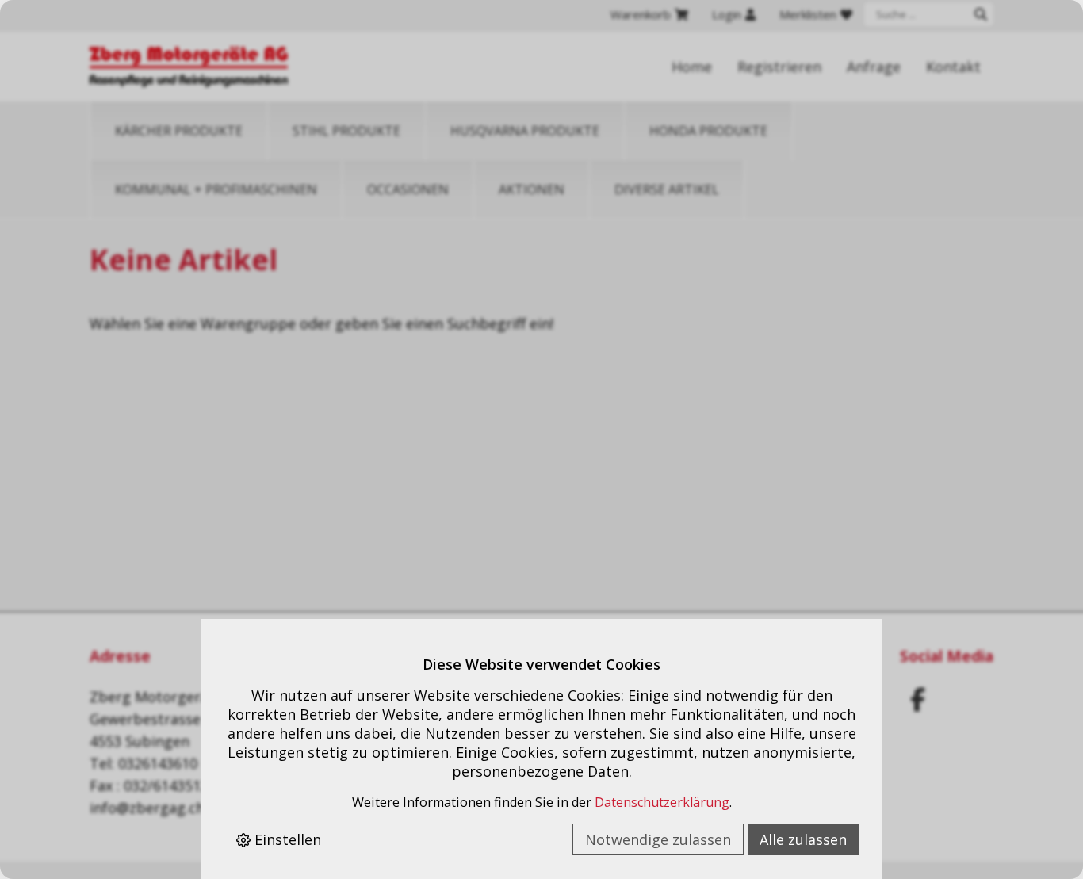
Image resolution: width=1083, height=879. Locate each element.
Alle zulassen (803, 839)
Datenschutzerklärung (662, 802)
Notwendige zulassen (658, 839)
